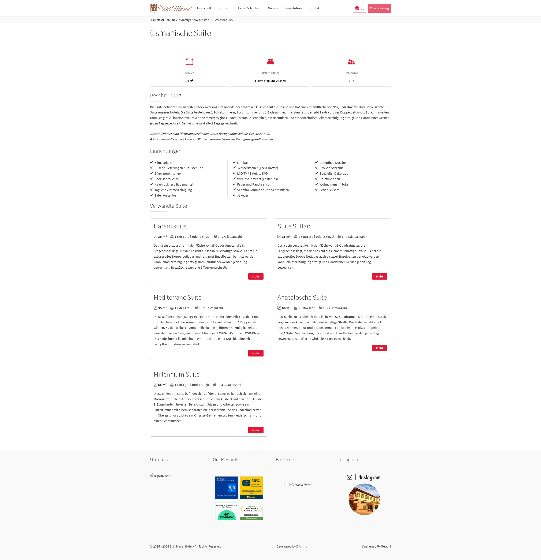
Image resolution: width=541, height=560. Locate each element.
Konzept (225, 8)
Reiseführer (294, 8)
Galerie (273, 8)
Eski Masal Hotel (299, 484)
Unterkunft (203, 8)
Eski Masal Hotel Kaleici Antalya (171, 20)
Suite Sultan (293, 226)
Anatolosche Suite (302, 297)
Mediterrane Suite (177, 297)
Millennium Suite (176, 374)
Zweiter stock (201, 20)
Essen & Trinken (249, 8)
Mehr (256, 276)
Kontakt (315, 8)
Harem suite (170, 226)
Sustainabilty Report (376, 546)
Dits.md (301, 546)
